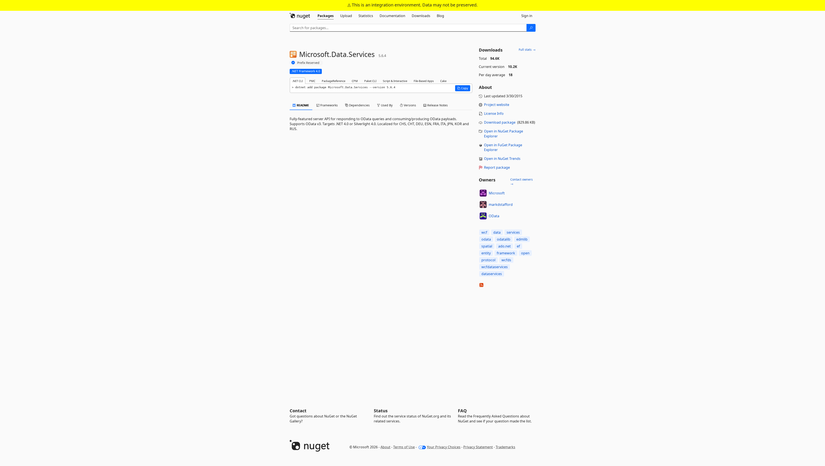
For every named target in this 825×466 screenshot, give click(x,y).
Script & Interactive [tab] (395, 81)
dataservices (491, 273)
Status (381, 411)
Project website (496, 104)
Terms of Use (404, 447)
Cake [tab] (443, 81)
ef (518, 246)
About (385, 447)
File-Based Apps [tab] (424, 81)
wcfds (506, 260)
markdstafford (501, 204)
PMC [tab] (312, 81)
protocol (488, 260)
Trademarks (505, 447)
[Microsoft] (483, 193)
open (525, 253)
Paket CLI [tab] (370, 81)
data (497, 232)
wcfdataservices (494, 266)
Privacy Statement (478, 447)
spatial (486, 246)
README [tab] (302, 105)
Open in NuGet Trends (502, 158)
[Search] (531, 28)
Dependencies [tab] (359, 105)
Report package (497, 167)
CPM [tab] (355, 81)
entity (486, 253)
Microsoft (497, 193)
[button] (462, 88)
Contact (298, 411)
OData (494, 216)
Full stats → (527, 49)
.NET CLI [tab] (297, 81)
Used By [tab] (386, 105)
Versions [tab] (409, 105)
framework (506, 253)
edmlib (522, 239)
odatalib (503, 239)
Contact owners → (521, 181)
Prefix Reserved (308, 63)
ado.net (504, 246)
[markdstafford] (483, 204)
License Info (494, 113)
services (513, 232)
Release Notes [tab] (437, 105)
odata (486, 239)
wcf (484, 232)
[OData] (483, 216)
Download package (499, 122)
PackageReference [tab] (333, 81)
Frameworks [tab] (328, 105)
